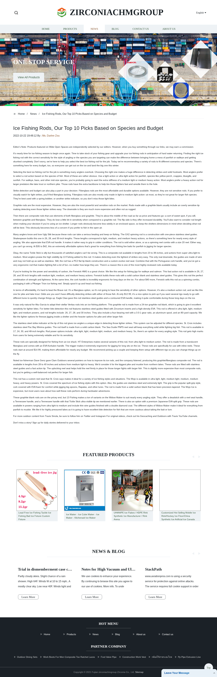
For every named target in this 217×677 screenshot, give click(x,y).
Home (46, 29)
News (94, 29)
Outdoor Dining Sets (27, 657)
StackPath (153, 569)
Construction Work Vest (134, 657)
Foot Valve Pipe (108, 657)
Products (70, 29)
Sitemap (139, 672)
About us (168, 29)
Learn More (28, 597)
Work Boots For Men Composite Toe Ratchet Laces (69, 657)
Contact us (140, 29)
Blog (115, 29)
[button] (16, 13)
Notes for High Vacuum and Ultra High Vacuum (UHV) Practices (134, 569)
